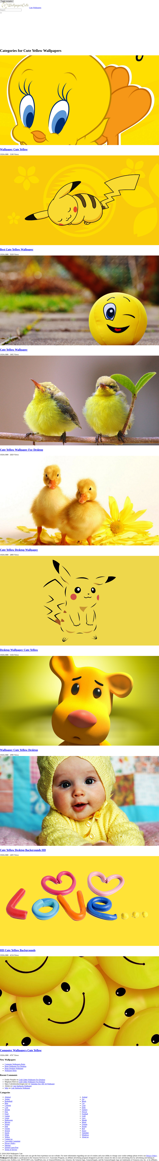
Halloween (9, 1120)
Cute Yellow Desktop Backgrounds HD (23, 850)
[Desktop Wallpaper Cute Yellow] (79, 645)
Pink (6, 1126)
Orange (84, 1124)
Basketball (8, 1101)
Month (84, 1120)
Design (7, 1110)
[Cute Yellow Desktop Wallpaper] (79, 545)
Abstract (8, 1097)
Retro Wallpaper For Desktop (15, 1066)
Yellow (7, 1137)
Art (83, 1099)
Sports (7, 1133)
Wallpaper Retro (11, 1071)
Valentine (85, 1133)
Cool (83, 1105)
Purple (84, 1126)
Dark (84, 1108)
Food (6, 1114)
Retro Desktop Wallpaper (14, 1068)
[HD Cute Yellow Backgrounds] (79, 945)
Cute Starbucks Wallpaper (22, 1086)
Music (84, 1122)
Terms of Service (11, 1150)
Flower (84, 1112)
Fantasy (85, 1110)
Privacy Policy (10, 1143)
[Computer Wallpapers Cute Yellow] (79, 1045)
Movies (7, 1122)
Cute (6, 1108)
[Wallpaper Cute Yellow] (79, 144)
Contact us (8, 1139)
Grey (84, 1118)
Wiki (6, 1088)
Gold (84, 1116)
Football (85, 1114)
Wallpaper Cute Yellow (14, 149)
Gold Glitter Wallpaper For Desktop (32, 1080)
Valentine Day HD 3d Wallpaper (43, 1084)
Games (7, 1116)
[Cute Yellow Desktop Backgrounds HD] (79, 845)
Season (7, 1131)
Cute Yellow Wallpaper (14, 349)
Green (7, 1118)
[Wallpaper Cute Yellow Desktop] (79, 745)
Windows (85, 1135)
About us (85, 1137)
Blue (6, 1103)
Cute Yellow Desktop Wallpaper (19, 549)
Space (84, 1131)
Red (83, 1129)
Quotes (7, 1129)
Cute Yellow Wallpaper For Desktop (21, 449)
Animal (84, 1097)
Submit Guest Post (11, 1148)
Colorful (8, 1105)
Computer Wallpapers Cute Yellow (21, 1050)
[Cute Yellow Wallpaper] (79, 345)
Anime (7, 1099)
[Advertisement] (70, 29)
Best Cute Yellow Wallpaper (16, 249)
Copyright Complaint (12, 1141)
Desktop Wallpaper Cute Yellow (19, 649)
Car (83, 1103)
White (7, 1135)
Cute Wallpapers (35, 8)
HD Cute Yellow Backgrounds (18, 950)
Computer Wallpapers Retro (15, 1064)
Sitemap (8, 1145)
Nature (7, 1124)
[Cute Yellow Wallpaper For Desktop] (79, 445)
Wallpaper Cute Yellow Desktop (19, 749)
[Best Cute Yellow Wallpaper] (79, 244)
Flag (6, 1112)
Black (84, 1101)
